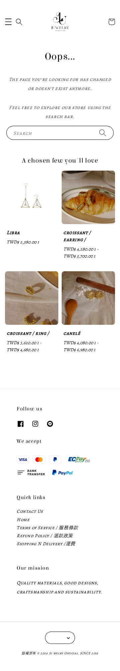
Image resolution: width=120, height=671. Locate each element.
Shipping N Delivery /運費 (46, 544)
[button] (8, 21)
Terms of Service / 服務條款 (47, 527)
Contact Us (30, 511)
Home (23, 519)
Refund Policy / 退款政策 (45, 536)
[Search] (102, 132)
